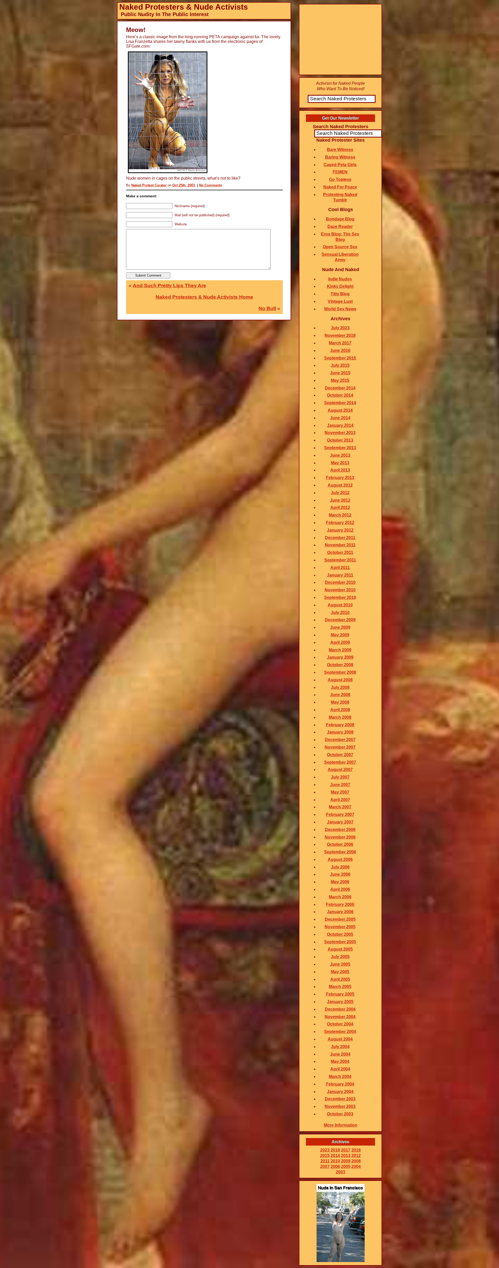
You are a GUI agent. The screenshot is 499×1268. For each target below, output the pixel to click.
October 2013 (340, 440)
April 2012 (340, 507)
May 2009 (340, 635)
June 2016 (340, 350)
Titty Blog (340, 294)
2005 (345, 1166)
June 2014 (340, 418)
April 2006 (340, 889)
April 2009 (340, 642)
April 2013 (340, 470)
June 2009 (340, 627)
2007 (325, 1166)
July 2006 (340, 867)
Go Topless (340, 179)
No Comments (210, 185)
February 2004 (340, 1084)
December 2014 (340, 388)
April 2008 (340, 710)
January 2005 (340, 1001)
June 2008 (340, 694)
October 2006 (340, 844)
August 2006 (340, 859)
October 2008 (340, 665)
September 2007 (340, 762)
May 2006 (340, 882)
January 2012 (340, 530)
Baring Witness (340, 157)
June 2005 (340, 964)
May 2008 (340, 702)
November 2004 (340, 1017)
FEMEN (340, 172)
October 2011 (340, 552)
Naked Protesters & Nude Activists (183, 7)
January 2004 (340, 1091)
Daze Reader (340, 226)
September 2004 (340, 1031)
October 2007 (340, 755)
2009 (345, 1161)
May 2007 (340, 792)
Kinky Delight (340, 286)
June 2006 (340, 874)
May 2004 (340, 1061)
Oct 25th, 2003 (183, 185)
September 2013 (340, 448)
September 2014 (340, 403)
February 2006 (340, 904)
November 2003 (340, 1106)
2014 (335, 1155)
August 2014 (340, 410)
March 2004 (340, 1076)
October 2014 (340, 395)
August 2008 (340, 680)
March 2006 (340, 897)
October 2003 (340, 1114)
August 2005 (340, 949)
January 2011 (340, 575)
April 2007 (340, 800)
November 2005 (340, 927)
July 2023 (340, 328)
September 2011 (340, 560)
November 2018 (340, 335)
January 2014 (340, 425)
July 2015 (340, 365)
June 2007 (340, 784)
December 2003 (340, 1099)
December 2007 (340, 739)
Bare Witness (340, 149)
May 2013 (340, 463)
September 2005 (340, 942)
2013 (345, 1155)
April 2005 (340, 979)
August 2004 (340, 1039)
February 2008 (340, 725)
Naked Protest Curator (149, 185)
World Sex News (340, 309)
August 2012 (340, 485)
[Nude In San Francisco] (341, 1260)
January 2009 (340, 657)
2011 (325, 1161)
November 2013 (340, 432)
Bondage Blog (340, 219)
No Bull (267, 308)
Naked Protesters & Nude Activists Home (204, 297)
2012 (356, 1155)
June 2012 (340, 500)
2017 (345, 1150)
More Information (340, 1125)
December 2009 (340, 620)
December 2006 (340, 829)
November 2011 (340, 545)
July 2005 (340, 957)
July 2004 (340, 1046)
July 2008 (340, 687)
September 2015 (340, 358)
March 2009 (340, 650)
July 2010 (340, 612)
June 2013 (340, 455)
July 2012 (340, 493)
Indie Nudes (340, 279)
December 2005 (340, 919)
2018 (335, 1150)
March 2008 (340, 717)
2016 (356, 1150)
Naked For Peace (340, 187)
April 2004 (340, 1069)
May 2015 (340, 380)
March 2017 (340, 343)
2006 (335, 1166)
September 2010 (340, 597)
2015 (325, 1155)
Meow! (136, 29)
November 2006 (340, 837)
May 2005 (340, 972)
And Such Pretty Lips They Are (169, 285)
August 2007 (340, 769)
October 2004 (340, 1024)
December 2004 (340, 1009)
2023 (325, 1150)
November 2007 (340, 747)
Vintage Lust (340, 301)
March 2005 (340, 986)
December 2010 (340, 582)
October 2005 (340, 934)
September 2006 (340, 852)
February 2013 (340, 477)
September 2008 (340, 672)
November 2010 (340, 590)
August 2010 (340, 605)
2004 (356, 1166)
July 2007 (340, 777)
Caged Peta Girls (340, 164)
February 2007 (340, 814)
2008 (356, 1161)
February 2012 (340, 522)
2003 (340, 1172)
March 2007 (340, 807)
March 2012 (340, 515)
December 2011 (340, 537)
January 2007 (340, 822)
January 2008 (340, 732)
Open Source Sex (340, 247)
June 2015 (340, 373)
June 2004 (340, 1054)
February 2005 (340, 994)
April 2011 (340, 567)
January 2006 (340, 912)
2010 (335, 1161)
